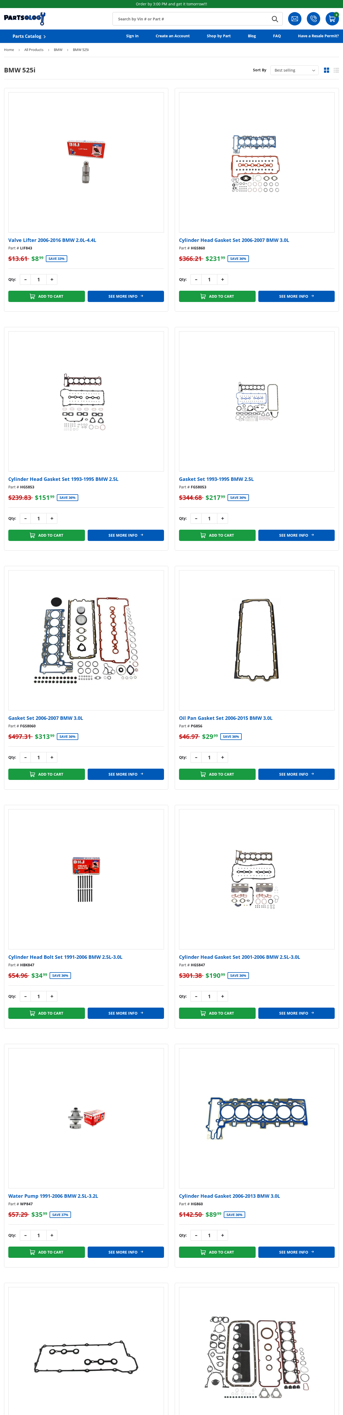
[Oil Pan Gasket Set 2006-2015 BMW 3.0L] (256, 640)
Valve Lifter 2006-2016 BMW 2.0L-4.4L (52, 240)
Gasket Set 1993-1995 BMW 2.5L (216, 479)
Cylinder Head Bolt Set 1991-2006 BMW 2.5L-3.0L (65, 957)
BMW (58, 49)
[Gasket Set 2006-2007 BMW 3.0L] (86, 640)
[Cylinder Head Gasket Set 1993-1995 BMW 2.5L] (86, 401)
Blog (252, 35)
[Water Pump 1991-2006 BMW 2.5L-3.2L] (86, 1118)
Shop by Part (219, 35)
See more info (124, 296)
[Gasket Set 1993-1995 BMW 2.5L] (256, 401)
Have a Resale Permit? (318, 35)
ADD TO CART (50, 296)
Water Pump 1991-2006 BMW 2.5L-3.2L (53, 1196)
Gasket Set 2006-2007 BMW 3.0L (45, 718)
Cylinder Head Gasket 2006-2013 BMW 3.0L (229, 1196)
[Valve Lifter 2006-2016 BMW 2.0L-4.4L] (86, 162)
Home (9, 49)
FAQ (277, 35)
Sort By (259, 69)
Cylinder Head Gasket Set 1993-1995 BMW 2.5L (63, 479)
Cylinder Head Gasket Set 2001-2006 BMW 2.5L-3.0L (239, 957)
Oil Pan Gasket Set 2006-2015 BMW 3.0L (226, 718)
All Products (33, 49)
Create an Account (173, 35)
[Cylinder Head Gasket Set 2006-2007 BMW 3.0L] (256, 162)
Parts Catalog (27, 36)
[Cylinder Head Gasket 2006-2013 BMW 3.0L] (256, 1118)
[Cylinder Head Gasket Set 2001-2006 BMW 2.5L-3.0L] (256, 879)
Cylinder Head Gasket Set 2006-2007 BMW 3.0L (234, 240)
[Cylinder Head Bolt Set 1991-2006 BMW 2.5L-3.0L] (86, 879)
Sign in (132, 35)
